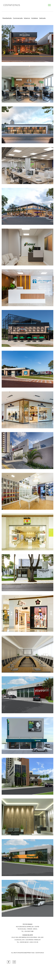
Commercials (18, 18)
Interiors (27, 18)
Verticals (42, 18)
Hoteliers (34, 18)
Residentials (7, 18)
